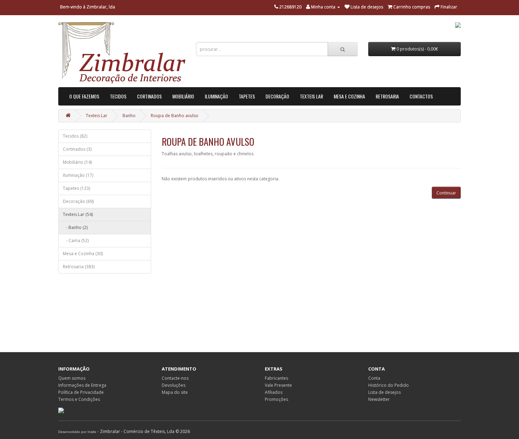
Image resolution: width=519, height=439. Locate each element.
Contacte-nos (175, 378)
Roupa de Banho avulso (174, 116)
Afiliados (273, 392)
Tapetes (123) (76, 188)
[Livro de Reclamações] (61, 410)
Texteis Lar (311, 96)
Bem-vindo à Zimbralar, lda (87, 7)
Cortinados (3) (77, 149)
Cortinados (149, 96)
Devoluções (173, 385)
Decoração (277, 96)
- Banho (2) (75, 227)
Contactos (421, 96)
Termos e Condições (79, 399)
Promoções (276, 399)
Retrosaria (387, 96)
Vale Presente (278, 385)
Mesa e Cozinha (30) (83, 254)
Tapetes (247, 96)
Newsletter (379, 399)
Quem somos (71, 378)
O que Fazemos (84, 96)
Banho (129, 116)
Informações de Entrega (82, 385)
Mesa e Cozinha (349, 96)
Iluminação (216, 96)
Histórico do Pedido (388, 385)
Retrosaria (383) (79, 267)
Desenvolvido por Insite (77, 432)
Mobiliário (183, 96)
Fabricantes (276, 378)
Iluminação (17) (78, 175)
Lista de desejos (384, 392)
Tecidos (118, 96)
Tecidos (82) (75, 136)
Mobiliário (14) (77, 162)
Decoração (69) (78, 201)
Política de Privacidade (81, 392)
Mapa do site (175, 392)
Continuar (446, 193)
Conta (374, 378)
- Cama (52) (76, 240)
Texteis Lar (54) (78, 214)
